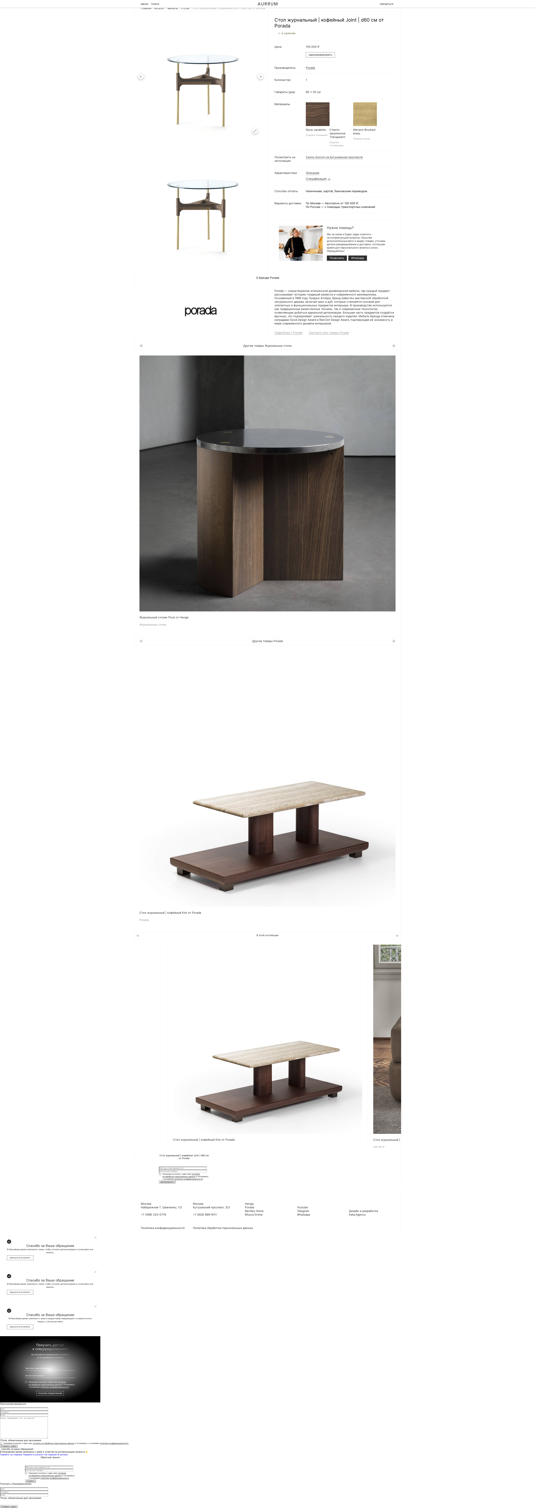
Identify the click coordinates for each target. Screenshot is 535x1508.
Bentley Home (254, 1211)
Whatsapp (357, 258)
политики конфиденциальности (188, 1179)
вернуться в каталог (20, 1257)
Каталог (159, 8)
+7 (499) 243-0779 (153, 1214)
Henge (249, 1203)
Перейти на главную (11, 1454)
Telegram (303, 1211)
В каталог (63, 1454)
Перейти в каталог (33, 1454)
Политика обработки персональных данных (223, 1228)
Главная (146, 8)
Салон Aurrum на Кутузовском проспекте (334, 157)
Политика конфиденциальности (163, 1228)
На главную (50, 1454)
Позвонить (337, 258)
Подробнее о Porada (288, 332)
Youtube (302, 1207)
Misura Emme (254, 1214)
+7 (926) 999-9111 (205, 1214)
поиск (155, 4)
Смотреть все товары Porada (329, 332)
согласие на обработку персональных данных (53, 1443)
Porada (310, 67)
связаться (386, 4)
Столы (185, 8)
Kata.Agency (357, 1214)
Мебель (173, 8)
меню (144, 4)
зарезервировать (320, 54)
